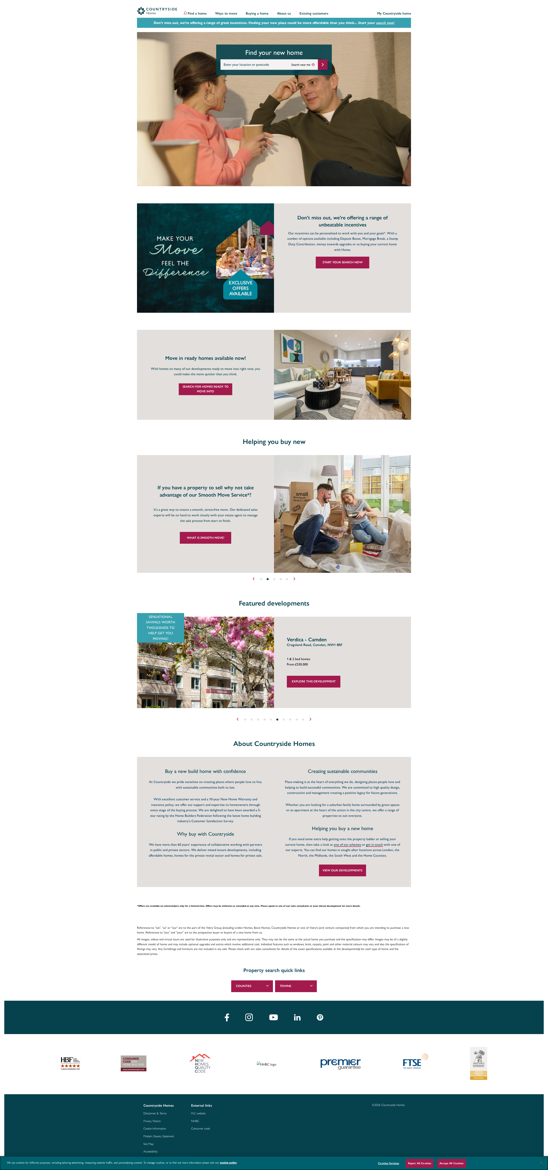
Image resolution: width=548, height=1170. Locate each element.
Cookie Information (154, 1128)
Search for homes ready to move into (206, 389)
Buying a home (257, 13)
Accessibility (150, 1151)
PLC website (198, 1113)
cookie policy (228, 1162)
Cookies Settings (388, 1163)
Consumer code (200, 1128)
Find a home (197, 13)
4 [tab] (280, 579)
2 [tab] (267, 579)
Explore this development (314, 681)
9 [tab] (296, 719)
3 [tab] (274, 579)
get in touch (374, 845)
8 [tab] (290, 719)
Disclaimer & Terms (155, 1113)
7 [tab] (283, 719)
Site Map (148, 1144)
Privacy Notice (152, 1121)
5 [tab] (287, 579)
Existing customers (313, 13)
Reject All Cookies (419, 1163)
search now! (385, 23)
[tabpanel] (274, 514)
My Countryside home (394, 13)
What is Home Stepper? (205, 538)
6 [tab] (277, 719)
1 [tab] (261, 579)
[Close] (541, 1162)
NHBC (195, 1121)
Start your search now (343, 262)
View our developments (342, 870)
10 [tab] (303, 719)
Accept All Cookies (451, 1163)
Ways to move (226, 13)
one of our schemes (347, 845)
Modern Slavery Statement (158, 1136)
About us (284, 13)
